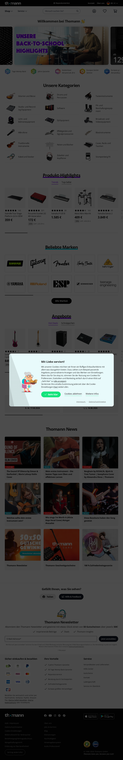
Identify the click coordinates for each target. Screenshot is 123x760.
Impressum (81, 402)
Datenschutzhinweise (97, 402)
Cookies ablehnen (73, 393)
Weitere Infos (92, 393)
